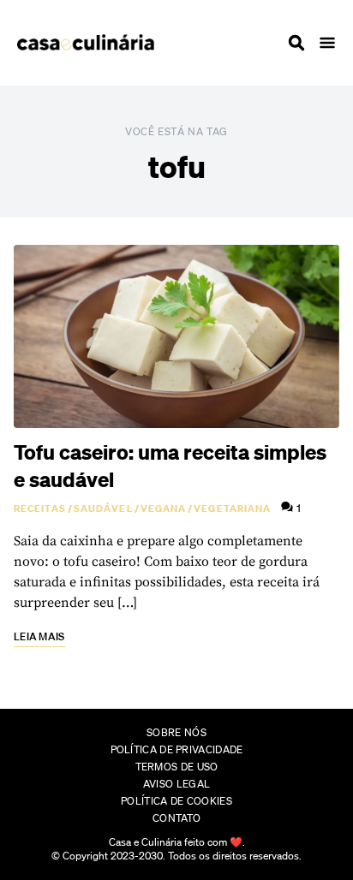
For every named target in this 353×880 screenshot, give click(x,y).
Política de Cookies (176, 801)
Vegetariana (232, 508)
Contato (176, 818)
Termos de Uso (176, 766)
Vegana (164, 508)
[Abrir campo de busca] (296, 42)
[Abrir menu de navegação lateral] (327, 42)
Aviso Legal (176, 783)
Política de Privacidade (177, 749)
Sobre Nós (176, 732)
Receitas (40, 508)
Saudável (103, 508)
